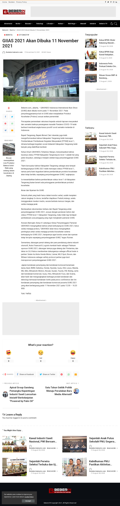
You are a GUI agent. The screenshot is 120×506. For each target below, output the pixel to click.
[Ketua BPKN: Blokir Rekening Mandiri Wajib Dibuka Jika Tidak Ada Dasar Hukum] (91, 43)
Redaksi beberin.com (14, 52)
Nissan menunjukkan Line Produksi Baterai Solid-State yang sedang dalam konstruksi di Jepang (8, 167)
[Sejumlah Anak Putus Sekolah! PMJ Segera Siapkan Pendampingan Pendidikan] (91, 148)
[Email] (12, 130)
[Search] (116, 23)
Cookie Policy (29, 497)
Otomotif (24, 34)
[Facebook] (5, 117)
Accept (28, 501)
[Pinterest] (5, 123)
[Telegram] (5, 130)
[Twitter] (12, 117)
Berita (9, 34)
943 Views (47, 52)
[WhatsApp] (12, 123)
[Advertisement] (73, 11)
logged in (17, 418)
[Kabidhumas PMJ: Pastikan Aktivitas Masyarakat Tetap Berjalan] (91, 171)
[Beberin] (14, 12)
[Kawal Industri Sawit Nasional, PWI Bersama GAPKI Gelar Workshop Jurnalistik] (91, 136)
